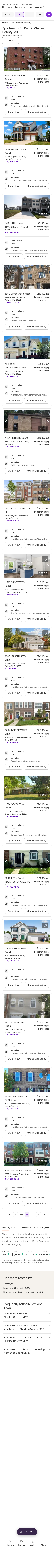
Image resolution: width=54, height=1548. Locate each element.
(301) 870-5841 (11, 88)
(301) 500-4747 (12, 961)
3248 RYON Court (14, 878)
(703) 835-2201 (11, 595)
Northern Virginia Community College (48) (23, 1292)
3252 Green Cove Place (18, 293)
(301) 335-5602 (11, 1109)
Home (5, 23)
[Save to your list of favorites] (45, 52)
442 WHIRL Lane (14, 223)
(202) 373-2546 (12, 302)
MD (12, 23)
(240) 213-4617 (11, 669)
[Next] (49, 14)
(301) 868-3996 (11, 1035)
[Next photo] (48, 59)
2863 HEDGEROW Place (18, 1170)
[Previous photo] (6, 59)
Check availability (36, 112)
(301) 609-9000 (12, 742)
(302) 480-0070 (12, 521)
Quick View (14, 112)
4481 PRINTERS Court (16, 438)
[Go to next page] (44, 1214)
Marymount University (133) (16, 1288)
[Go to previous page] (9, 1214)
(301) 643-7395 (11, 817)
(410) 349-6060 (12, 232)
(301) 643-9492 (12, 447)
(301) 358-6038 (11, 376)
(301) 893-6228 (11, 162)
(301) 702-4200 (12, 887)
